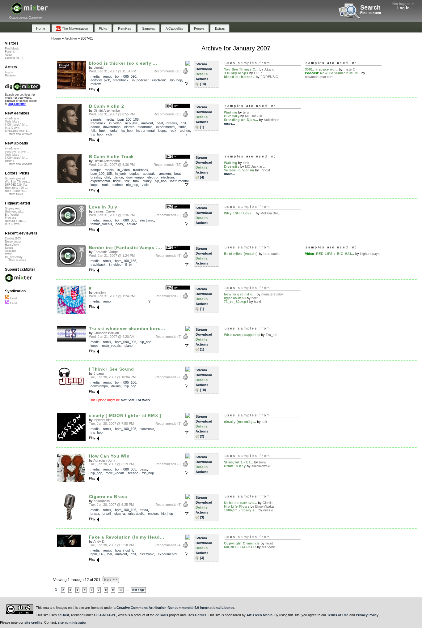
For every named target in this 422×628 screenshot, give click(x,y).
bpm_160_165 (125, 261)
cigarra (119, 513)
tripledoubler (103, 420)
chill (183, 123)
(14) (203, 84)
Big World (12, 214)
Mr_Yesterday (14, 257)
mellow (96, 84)
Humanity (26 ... (16, 187)
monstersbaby (272, 294)
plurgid (98, 67)
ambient (147, 123)
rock (173, 130)
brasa (95, 513)
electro (129, 127)
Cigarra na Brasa (108, 496)
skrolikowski (260, 466)
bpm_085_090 (125, 76)
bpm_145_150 (101, 554)
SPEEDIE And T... (17, 130)
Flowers (10, 217)
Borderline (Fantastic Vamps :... (125, 247)
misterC (349, 69)
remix (107, 76)
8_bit (128, 264)
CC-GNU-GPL (105, 615)
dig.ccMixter (17, 103)
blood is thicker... (239, 77)
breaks (172, 123)
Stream (201, 64)
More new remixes (20, 133)
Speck (9, 247)
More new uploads (20, 164)
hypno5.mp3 (235, 298)
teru (246, 112)
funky (113, 130)
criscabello (102, 501)
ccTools (161, 615)
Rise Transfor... (16, 190)
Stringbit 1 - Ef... (238, 462)
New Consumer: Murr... (340, 73)
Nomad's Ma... (15, 220)
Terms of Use (337, 615)
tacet (269, 543)
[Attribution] (178, 106)
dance (95, 127)
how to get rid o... (240, 294)
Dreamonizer (13, 241)
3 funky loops (236, 73)
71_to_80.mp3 (236, 301)
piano (128, 345)
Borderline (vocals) (241, 254)
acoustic (131, 123)
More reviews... (19, 260)
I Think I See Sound (111, 369)
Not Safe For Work (135, 400)
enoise (153, 513)
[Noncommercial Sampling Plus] (187, 416)
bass (143, 469)
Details (202, 74)
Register (10, 75)
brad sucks (272, 254)
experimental (165, 127)
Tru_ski (271, 335)
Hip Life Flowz (237, 506)
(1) (202, 127)
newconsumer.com (319, 77)
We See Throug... (17, 181)
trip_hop (97, 134)
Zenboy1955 (13, 238)
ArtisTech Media (259, 615)
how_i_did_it (124, 550)
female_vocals (101, 224)
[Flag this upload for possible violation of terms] (187, 84)
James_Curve (104, 211)
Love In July (103, 206)
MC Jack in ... (255, 116)
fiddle (182, 127)
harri (254, 298)
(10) (203, 390)
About (8, 54)
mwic (8, 254)
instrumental (145, 130)
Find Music (12, 48)
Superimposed (15, 178)
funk (102, 130)
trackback (121, 80)
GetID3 (200, 615)
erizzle (268, 510)
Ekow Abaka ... (266, 506)
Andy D (98, 541)
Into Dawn (12, 127)
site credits (33, 622)
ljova (262, 462)
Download (204, 69)
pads (119, 224)
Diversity (232, 116)
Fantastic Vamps (106, 252)
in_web (120, 173)
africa (144, 510)
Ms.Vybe (268, 547)
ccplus (134, 173)
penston (100, 292)
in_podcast (140, 80)
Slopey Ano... (14, 208)
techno (185, 130)
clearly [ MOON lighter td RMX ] (125, 415)
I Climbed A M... (16, 124)
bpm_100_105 (128, 119)
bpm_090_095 (125, 342)
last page (138, 589)
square (132, 224)
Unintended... (14, 211)
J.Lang (269, 69)
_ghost (265, 170)
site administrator (72, 622)
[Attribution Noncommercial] (187, 63)
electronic (159, 80)
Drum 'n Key (235, 466)
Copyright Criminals (242, 543)
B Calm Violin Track (111, 156)
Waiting (231, 112)
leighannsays (370, 254)
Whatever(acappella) (242, 335)
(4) (202, 177)
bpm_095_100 (125, 382)
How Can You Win (109, 456)
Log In (403, 8)
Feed (13, 298)
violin (109, 134)
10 (120, 589)
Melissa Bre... (270, 213)
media (95, 76)
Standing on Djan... (241, 120)
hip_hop (176, 80)
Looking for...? (14, 57)
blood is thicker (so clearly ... (123, 63)
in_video (115, 123)
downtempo (111, 127)
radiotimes (271, 120)
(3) (202, 517)
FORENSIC (269, 77)
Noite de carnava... (240, 503)
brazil (107, 513)
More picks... (17, 194)
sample (96, 119)
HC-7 (258, 73)
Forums (10, 51)
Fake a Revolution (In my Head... (126, 537)
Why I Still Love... (239, 213)
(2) (202, 436)
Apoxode (10, 250)
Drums (9, 160)
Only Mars (12, 121)
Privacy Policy (367, 615)
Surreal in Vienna (239, 170)
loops (162, 130)
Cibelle (267, 503)
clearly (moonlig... (240, 422)
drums (116, 386)
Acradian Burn (104, 460)
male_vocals (111, 345)
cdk (264, 422)
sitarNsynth (13, 118)
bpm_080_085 (125, 220)
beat (160, 123)
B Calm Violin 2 (106, 106)
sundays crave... (17, 151)
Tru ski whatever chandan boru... (127, 328)
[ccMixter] (29, 11)
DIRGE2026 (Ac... (18, 184)
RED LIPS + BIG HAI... (335, 254)
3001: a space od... (321, 69)
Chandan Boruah (106, 333)
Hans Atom (12, 244)
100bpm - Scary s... (241, 510)
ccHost (63, 615)
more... (229, 123)
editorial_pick (100, 80)
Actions (202, 79)
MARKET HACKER (240, 547)
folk (93, 130)
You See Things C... (241, 69)
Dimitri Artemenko (107, 110)
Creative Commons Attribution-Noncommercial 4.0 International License (175, 607)
